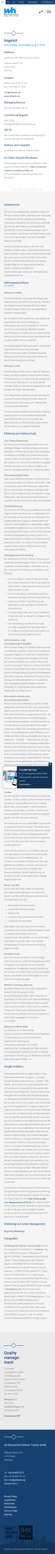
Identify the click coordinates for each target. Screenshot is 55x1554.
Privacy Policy (10, 1496)
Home (21, 2)
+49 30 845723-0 (16, 1473)
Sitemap (8, 1514)
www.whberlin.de (12, 96)
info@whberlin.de (17, 1480)
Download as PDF (12, 1416)
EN (2, 2)
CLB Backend (47, 2)
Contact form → (11, 1483)
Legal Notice (10, 1500)
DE (8, 2)
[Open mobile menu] (49, 12)
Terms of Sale (10, 1511)
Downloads (32, 2)
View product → (25, 784)
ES (14, 2)
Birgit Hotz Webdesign (14, 1231)
